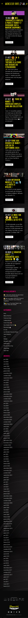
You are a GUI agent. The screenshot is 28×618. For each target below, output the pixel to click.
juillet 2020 (6, 508)
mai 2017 (6, 582)
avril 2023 (6, 431)
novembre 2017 (8, 570)
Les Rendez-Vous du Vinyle (11, 332)
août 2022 (6, 450)
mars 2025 (6, 387)
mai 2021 (6, 484)
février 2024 (7, 413)
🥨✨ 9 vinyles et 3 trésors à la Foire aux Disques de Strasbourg (13, 62)
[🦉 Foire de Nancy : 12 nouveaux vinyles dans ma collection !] (14, 94)
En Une (5, 330)
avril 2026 (6, 364)
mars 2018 (6, 565)
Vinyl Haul (6, 350)
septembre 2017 (8, 575)
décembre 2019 (8, 521)
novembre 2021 (8, 470)
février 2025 (7, 389)
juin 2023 (6, 429)
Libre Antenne (7, 334)
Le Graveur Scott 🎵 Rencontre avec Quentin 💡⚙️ (13, 256)
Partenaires (6, 344)
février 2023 (7, 436)
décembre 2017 (8, 568)
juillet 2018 (6, 556)
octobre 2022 (7, 445)
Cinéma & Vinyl (7, 318)
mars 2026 (6, 366)
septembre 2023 (8, 424)
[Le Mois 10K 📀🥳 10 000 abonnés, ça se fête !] (14, 210)
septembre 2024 (8, 401)
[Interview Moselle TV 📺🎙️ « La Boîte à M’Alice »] (14, 175)
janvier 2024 (7, 415)
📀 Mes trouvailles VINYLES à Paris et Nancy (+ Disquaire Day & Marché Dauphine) (14, 23)
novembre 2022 (8, 443)
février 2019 (7, 542)
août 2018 (6, 554)
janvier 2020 (7, 519)
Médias (5, 339)
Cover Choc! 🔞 (8, 323)
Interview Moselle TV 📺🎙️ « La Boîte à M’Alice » (13, 183)
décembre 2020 (8, 496)
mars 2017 (6, 584)
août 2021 (6, 477)
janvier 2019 (7, 545)
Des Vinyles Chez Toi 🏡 (10, 325)
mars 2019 (6, 540)
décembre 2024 (8, 394)
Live (5, 337)
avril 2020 (6, 512)
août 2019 (6, 531)
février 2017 (7, 586)
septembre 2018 (8, 552)
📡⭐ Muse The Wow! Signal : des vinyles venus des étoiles (12, 304)
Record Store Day (8, 346)
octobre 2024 (7, 399)
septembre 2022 (8, 447)
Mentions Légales (19, 614)
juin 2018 (6, 558)
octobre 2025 (7, 376)
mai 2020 (6, 510)
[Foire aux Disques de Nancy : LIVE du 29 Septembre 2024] (14, 136)
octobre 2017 (7, 572)
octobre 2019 (7, 526)
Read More (9, 42)
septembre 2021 (8, 475)
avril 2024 (6, 408)
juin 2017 (6, 579)
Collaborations (7, 320)
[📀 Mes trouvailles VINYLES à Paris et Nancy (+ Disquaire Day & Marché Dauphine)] (14, 13)
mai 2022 (6, 457)
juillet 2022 (6, 452)
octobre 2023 (7, 422)
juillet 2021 (6, 480)
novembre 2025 (8, 373)
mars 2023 (6, 433)
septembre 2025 (8, 378)
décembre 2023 (8, 417)
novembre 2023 (8, 420)
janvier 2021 (7, 494)
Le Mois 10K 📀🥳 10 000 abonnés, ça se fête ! (13, 219)
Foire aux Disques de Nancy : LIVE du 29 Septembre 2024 (13, 144)
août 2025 (6, 380)
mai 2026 (6, 362)
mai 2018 (6, 561)
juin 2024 (6, 403)
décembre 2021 (8, 468)
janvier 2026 (7, 371)
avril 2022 (6, 459)
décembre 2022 (8, 440)
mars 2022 (6, 461)
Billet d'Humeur (7, 316)
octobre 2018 (7, 549)
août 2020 (6, 505)
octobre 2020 (7, 501)
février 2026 (7, 369)
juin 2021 (6, 482)
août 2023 (6, 426)
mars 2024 (6, 410)
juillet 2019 (6, 533)
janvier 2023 (7, 438)
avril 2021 (6, 487)
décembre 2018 (8, 547)
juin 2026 (6, 359)
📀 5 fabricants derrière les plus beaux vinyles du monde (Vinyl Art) (13, 295)
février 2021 (7, 491)
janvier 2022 (7, 466)
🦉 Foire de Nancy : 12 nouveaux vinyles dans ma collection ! (13, 104)
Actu (5, 313)
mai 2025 (6, 382)
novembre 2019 (8, 524)
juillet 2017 (6, 577)
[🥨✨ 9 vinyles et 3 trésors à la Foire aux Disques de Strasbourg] (14, 53)
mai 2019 (6, 538)
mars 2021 (6, 489)
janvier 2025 (7, 392)
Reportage (6, 348)
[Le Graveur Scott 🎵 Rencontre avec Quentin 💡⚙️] (14, 247)
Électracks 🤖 (7, 327)
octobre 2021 (7, 473)
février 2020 (7, 517)
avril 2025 (6, 385)
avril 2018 (6, 563)
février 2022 (7, 464)
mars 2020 (6, 514)
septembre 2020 (8, 503)
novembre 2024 (8, 396)
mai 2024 (6, 406)
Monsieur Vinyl (7, 341)
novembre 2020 (8, 498)
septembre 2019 (8, 528)
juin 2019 (6, 535)
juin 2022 (6, 454)
